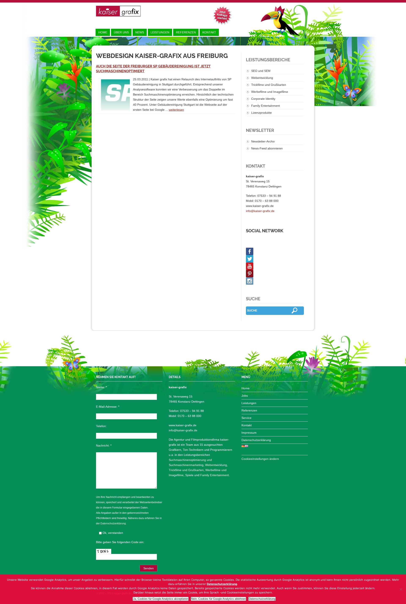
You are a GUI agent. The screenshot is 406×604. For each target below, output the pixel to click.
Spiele (189, 475)
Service (246, 418)
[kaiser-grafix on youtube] (275, 266)
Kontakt (209, 32)
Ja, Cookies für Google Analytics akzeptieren (160, 598)
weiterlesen (176, 109)
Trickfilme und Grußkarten (268, 84)
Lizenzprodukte (261, 112)
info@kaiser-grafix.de (260, 211)
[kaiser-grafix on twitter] (275, 258)
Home (102, 32)
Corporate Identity (263, 98)
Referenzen (186, 32)
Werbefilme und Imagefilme (269, 91)
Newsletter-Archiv (263, 141)
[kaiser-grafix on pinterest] (275, 273)
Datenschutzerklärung (113, 523)
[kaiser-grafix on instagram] (275, 281)
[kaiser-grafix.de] (118, 11)
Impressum (248, 432)
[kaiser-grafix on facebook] (275, 251)
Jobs (244, 395)
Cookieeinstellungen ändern (260, 459)
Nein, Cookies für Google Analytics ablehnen (218, 598)
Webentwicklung (262, 77)
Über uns (121, 32)
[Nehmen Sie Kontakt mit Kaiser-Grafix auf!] (222, 15)
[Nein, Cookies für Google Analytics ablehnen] (401, 589)
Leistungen (160, 32)
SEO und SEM (260, 70)
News (139, 32)
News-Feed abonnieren (267, 148)
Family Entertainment (265, 105)
